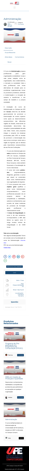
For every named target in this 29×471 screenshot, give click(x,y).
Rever (10, 62)
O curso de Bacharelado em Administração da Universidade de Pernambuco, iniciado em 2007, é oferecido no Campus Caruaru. (14, 427)
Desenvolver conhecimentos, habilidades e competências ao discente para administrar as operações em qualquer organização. (14, 387)
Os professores (10, 52)
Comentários (19, 57)
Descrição (8, 48)
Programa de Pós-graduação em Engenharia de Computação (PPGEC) (14, 346)
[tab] (8, 48)
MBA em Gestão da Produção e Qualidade (14, 378)
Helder (10, 397)
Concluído (20, 355)
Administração (11, 419)
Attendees (8, 57)
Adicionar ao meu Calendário (14, 266)
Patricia (10, 355)
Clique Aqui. (7, 247)
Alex (9, 438)
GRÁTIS (21, 438)
